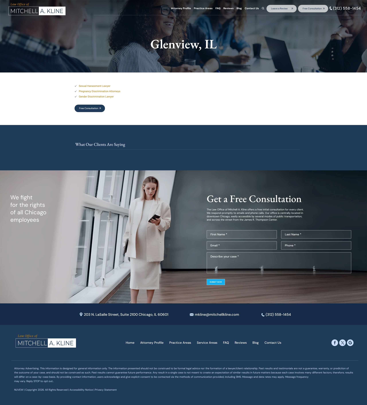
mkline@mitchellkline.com (217, 314)
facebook (334, 342)
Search (263, 8)
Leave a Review (279, 8)
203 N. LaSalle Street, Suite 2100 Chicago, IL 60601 (126, 314)
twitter (342, 342)
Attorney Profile (181, 8)
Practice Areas (203, 8)
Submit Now (216, 282)
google (350, 342)
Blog (239, 8)
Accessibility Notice (82, 390)
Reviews (228, 8)
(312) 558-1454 (347, 8)
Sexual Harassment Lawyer (94, 86)
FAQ (217, 8)
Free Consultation (312, 8)
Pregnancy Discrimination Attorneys (99, 91)
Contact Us (252, 8)
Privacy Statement (106, 390)
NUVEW (18, 390)
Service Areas (207, 342)
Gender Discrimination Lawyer (96, 97)
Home (130, 342)
